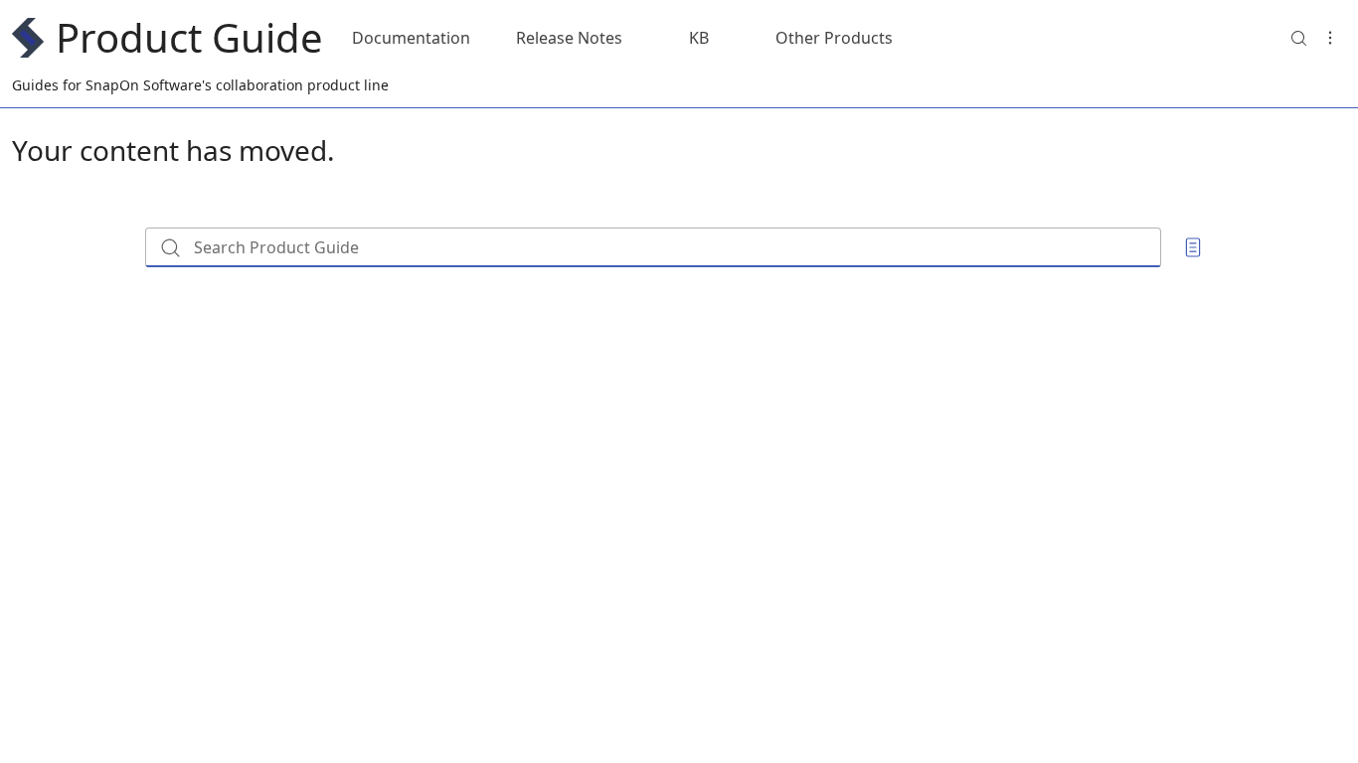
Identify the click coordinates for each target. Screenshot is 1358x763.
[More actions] (1330, 38)
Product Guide (189, 38)
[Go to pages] (1193, 247)
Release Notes (569, 38)
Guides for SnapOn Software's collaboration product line (200, 85)
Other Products (834, 38)
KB (699, 38)
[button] (1298, 38)
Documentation (411, 38)
